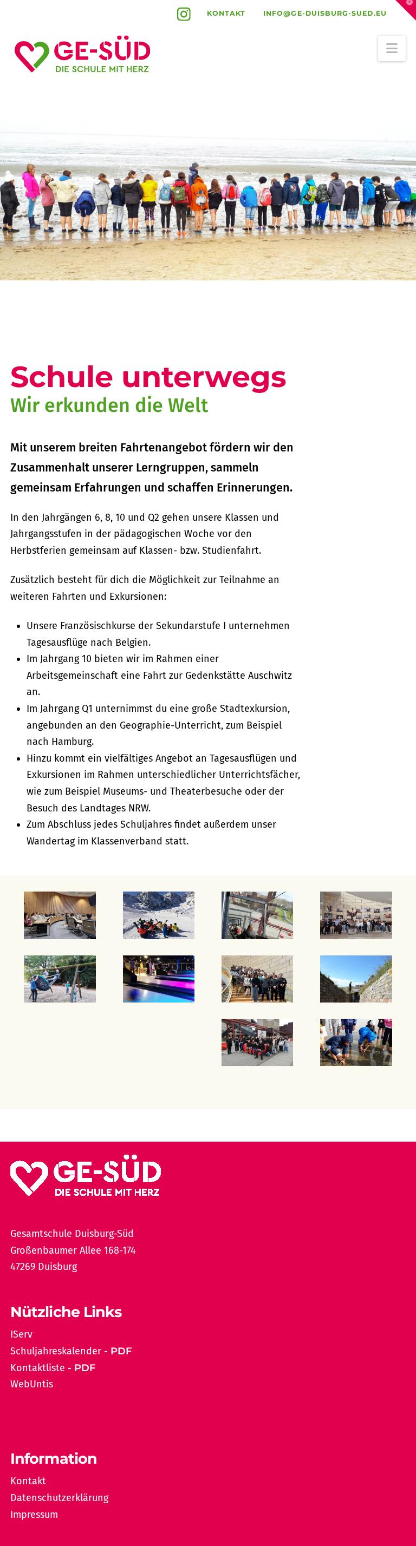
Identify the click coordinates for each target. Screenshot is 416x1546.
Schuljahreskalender (55, 1351)
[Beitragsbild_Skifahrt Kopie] (158, 915)
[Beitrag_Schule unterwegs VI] (158, 979)
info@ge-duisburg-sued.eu (325, 13)
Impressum (34, 1515)
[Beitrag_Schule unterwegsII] (59, 1042)
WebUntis (31, 1384)
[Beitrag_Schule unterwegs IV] (257, 915)
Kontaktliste (37, 1368)
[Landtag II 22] (59, 915)
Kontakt (226, 13)
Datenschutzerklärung (59, 1498)
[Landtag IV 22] (257, 979)
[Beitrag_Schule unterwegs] (59, 979)
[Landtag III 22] (356, 915)
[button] (392, 48)
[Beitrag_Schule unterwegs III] (356, 1042)
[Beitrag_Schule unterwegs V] (356, 979)
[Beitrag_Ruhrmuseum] (257, 1042)
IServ (21, 1334)
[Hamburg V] (158, 1042)
